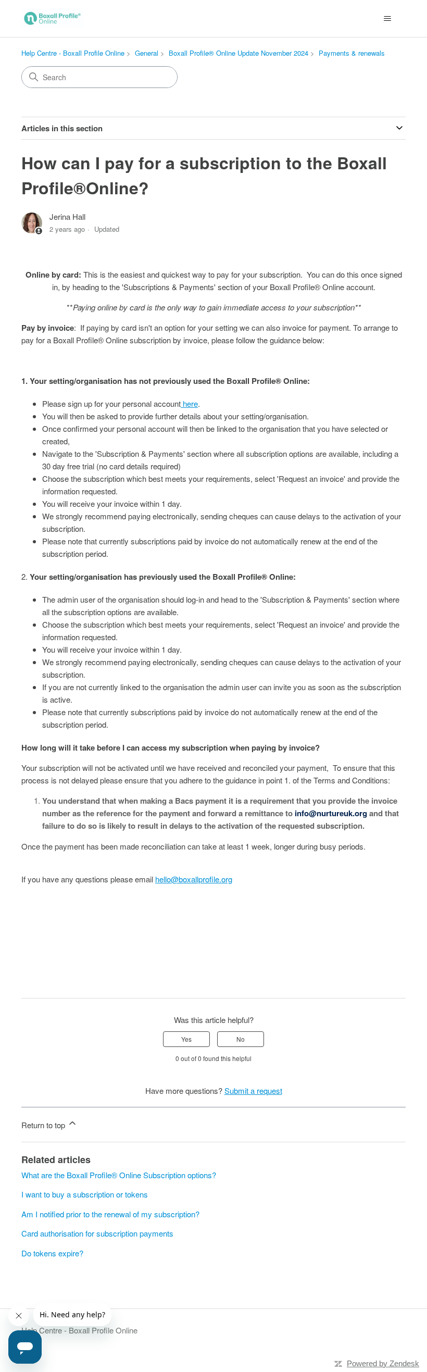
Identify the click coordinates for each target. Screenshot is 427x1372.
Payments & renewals (352, 53)
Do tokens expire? (52, 1253)
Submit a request (253, 1090)
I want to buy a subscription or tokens (84, 1194)
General (146, 53)
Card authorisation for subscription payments (97, 1233)
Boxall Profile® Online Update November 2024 (238, 53)
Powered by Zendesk (383, 1363)
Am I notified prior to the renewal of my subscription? (110, 1213)
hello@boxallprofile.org (193, 879)
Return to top (44, 1124)
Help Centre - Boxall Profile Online (72, 53)
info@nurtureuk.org (331, 813)
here (189, 403)
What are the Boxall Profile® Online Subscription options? (118, 1174)
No (240, 1038)
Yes (186, 1038)
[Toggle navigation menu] (387, 18)
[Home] (52, 18)
